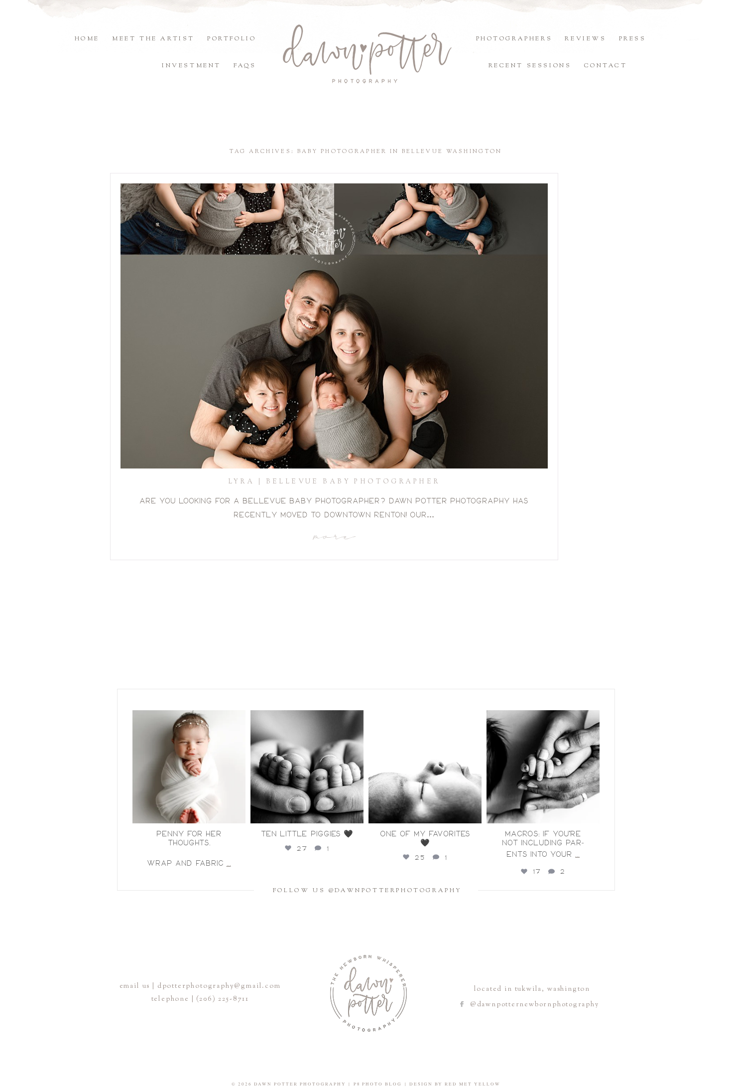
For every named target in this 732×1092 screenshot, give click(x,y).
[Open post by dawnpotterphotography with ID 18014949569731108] (425, 766)
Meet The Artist (153, 38)
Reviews (585, 38)
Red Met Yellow (472, 1084)
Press (632, 38)
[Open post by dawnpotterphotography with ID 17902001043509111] (307, 766)
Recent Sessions (530, 65)
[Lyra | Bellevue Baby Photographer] (334, 325)
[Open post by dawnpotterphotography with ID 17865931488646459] (543, 766)
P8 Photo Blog (378, 1084)
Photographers (514, 38)
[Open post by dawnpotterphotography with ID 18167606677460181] (188, 766)
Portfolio (231, 38)
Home (87, 38)
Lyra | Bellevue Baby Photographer (334, 481)
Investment (191, 65)
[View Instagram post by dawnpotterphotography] (236, 813)
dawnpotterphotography (187, 714)
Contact (605, 65)
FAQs (245, 65)
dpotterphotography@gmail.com (219, 986)
